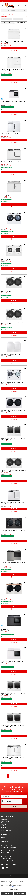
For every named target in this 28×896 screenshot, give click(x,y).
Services (3, 826)
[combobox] (20, 22)
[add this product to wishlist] (25, 28)
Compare (15, 50)
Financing (3, 824)
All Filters (8, 22)
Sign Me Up (14, 806)
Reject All (7, 893)
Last (19, 776)
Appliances (9, 14)
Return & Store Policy (6, 830)
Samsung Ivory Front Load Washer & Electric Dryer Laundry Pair (13, 595)
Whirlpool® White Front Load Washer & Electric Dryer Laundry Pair (13, 258)
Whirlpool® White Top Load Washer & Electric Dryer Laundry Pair (13, 69)
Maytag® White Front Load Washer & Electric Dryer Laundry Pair (13, 438)
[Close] (26, 880)
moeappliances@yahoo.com (11, 847)
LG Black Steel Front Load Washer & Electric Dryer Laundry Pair (13, 530)
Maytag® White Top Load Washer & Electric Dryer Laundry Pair (12, 193)
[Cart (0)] (25, 5)
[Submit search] (24, 10)
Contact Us (4, 829)
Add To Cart (14, 47)
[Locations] (18, 5)
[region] (14, 887)
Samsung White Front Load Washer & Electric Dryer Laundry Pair (13, 410)
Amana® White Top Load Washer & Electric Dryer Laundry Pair (12, 41)
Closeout (3, 822)
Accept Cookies (20, 893)
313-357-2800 (8, 844)
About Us (3, 827)
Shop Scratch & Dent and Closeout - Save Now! (15, 1)
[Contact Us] (22, 5)
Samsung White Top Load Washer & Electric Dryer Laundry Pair (13, 354)
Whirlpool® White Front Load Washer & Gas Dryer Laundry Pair (13, 322)
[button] (2, 5)
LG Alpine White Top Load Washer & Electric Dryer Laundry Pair (13, 101)
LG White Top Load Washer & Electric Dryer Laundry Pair (11, 133)
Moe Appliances (7, 838)
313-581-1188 (8, 856)
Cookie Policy (12, 886)
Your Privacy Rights (14, 889)
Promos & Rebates (6, 821)
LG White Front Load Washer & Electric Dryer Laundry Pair (12, 225)
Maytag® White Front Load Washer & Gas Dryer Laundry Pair (12, 725)
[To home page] (10, 5)
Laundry (13, 14)
